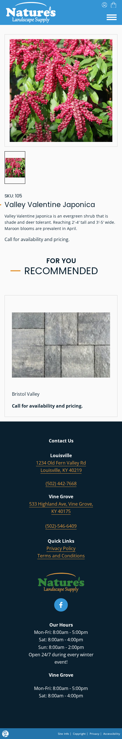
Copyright (79, 734)
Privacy (94, 734)
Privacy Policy (61, 548)
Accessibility (111, 734)
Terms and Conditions (61, 556)
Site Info (63, 734)
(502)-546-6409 (61, 526)
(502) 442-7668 (61, 483)
